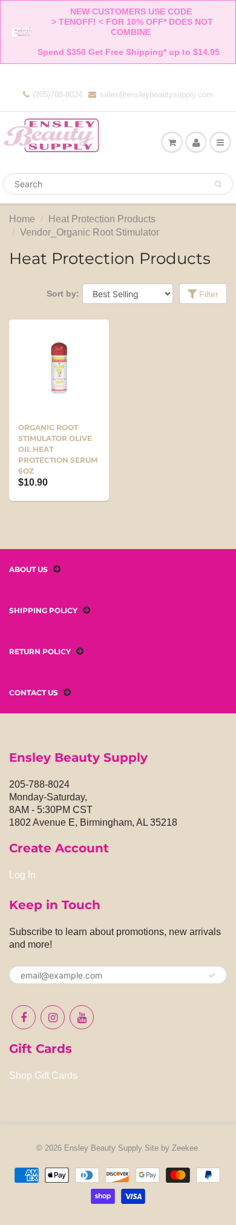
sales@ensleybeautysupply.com (156, 94)
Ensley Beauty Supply (103, 1148)
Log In (22, 875)
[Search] (218, 184)
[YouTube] (82, 1017)
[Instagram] (53, 1017)
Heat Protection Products (102, 219)
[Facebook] (23, 1017)
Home (22, 219)
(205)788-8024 (57, 94)
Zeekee (185, 1148)
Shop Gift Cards (43, 1075)
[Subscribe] (212, 975)
